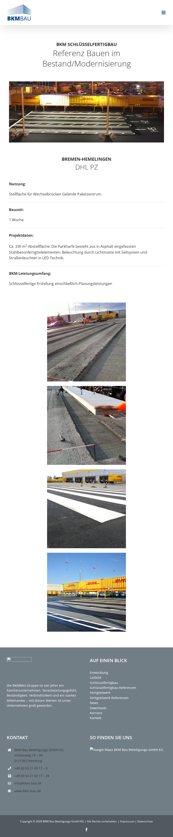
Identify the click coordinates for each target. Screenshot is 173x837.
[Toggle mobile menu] (164, 12)
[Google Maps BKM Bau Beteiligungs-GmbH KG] (126, 750)
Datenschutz (145, 821)
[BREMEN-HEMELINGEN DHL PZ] (86, 304)
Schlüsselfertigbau (104, 683)
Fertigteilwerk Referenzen (109, 698)
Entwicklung (99, 672)
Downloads (98, 708)
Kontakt (95, 718)
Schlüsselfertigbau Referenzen (113, 688)
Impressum (127, 821)
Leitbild (95, 677)
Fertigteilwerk (100, 692)
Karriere (96, 713)
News (94, 703)
